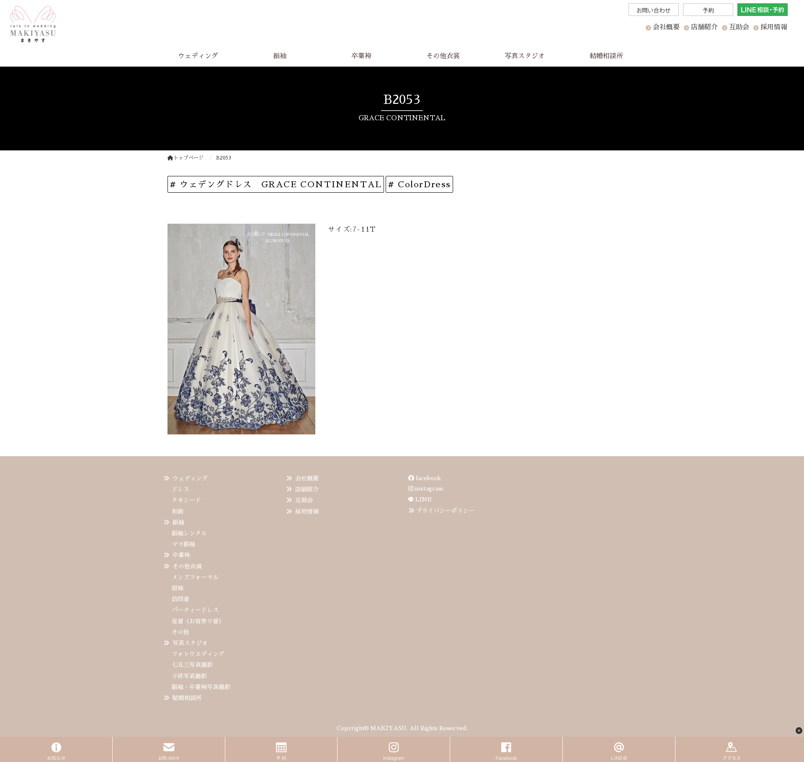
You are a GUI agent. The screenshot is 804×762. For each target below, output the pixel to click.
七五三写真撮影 (192, 665)
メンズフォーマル (195, 577)
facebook (427, 478)
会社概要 (307, 478)
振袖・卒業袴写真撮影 (201, 687)
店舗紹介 (307, 489)
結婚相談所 (187, 698)
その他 (180, 632)
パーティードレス (195, 610)
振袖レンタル (189, 533)
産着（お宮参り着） (198, 621)
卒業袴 (181, 555)
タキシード (186, 500)
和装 (177, 511)
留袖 (177, 588)
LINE (423, 499)
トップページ (188, 157)
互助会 (304, 500)
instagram (428, 488)
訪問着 (180, 599)
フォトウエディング (198, 654)
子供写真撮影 (189, 676)
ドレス (180, 489)
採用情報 (307, 511)
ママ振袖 (183, 544)
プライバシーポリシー (445, 511)
